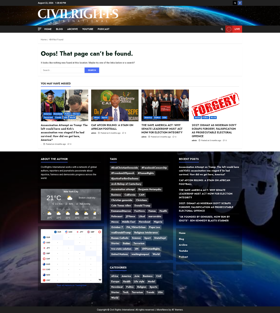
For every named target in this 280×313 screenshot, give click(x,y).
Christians (141, 200)
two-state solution (121, 248)
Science (136, 238)
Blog (59, 29)
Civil (158, 276)
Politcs (68, 114)
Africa (96, 118)
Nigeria (158, 221)
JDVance (130, 216)
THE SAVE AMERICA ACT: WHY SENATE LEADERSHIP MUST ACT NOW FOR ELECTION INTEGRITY (162, 128)
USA (66, 118)
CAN (141, 194)
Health (163, 211)
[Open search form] (222, 29)
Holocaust (116, 216)
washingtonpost (140, 254)
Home (48, 29)
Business (116, 194)
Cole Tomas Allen (121, 205)
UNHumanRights (151, 248)
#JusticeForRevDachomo (124, 178)
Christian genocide (121, 200)
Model (151, 281)
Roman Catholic (119, 238)
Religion (141, 287)
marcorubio (154, 216)
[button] (39, 29)
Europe (115, 281)
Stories (76, 114)
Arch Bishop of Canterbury (126, 184)
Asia (136, 276)
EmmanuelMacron (121, 211)
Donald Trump (142, 205)
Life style (139, 281)
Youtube (87, 29)
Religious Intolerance (146, 232)
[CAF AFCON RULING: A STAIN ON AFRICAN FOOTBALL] (115, 105)
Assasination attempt (123, 189)
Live (237, 29)
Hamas (152, 211)
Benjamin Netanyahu (149, 189)
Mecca (114, 221)
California (130, 194)
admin (93, 133)
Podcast (104, 29)
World (72, 118)
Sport (147, 238)
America (47, 114)
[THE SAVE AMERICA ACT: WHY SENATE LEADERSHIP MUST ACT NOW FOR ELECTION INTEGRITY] (165, 105)
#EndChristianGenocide (124, 167)
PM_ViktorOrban (136, 227)
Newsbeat (58, 114)
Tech (125, 292)
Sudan (126, 243)
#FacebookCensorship (154, 167)
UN (136, 248)
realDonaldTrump (121, 232)
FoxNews (139, 211)
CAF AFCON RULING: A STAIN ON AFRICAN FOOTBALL (112, 127)
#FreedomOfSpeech (122, 173)
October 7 (117, 227)
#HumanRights (146, 173)
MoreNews (162, 309)
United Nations (119, 254)
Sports (105, 118)
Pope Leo (154, 227)
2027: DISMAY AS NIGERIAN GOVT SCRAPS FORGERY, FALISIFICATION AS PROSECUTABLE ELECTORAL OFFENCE (214, 130)
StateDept (160, 238)
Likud (142, 216)
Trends (58, 118)
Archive (72, 29)
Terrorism (48, 118)
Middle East (128, 221)
